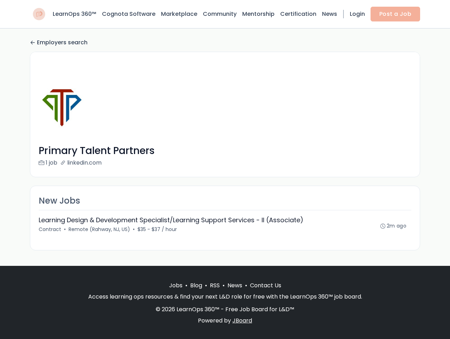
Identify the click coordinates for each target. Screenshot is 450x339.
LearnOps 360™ (74, 14)
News (329, 14)
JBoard (242, 320)
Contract (50, 229)
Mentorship (258, 14)
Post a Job (395, 14)
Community (220, 14)
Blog (196, 285)
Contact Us (265, 285)
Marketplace (179, 14)
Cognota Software (128, 14)
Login (357, 14)
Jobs (175, 285)
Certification (298, 14)
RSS (215, 285)
